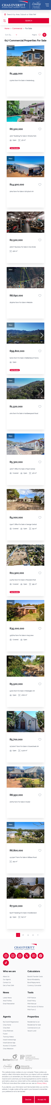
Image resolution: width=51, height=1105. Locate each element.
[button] (41, 58)
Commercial (17, 28)
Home (7, 28)
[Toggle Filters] (4, 20)
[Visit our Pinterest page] (41, 956)
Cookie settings (12, 1100)
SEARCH (28, 21)
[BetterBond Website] (10, 1057)
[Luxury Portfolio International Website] (29, 1057)
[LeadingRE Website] (7, 1067)
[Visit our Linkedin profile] (13, 956)
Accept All (42, 1100)
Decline (28, 1100)
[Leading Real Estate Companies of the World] (36, 4)
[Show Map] (44, 35)
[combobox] (16, 14)
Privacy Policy (42, 1083)
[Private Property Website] (23, 1067)
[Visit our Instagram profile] (20, 956)
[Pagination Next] (38, 935)
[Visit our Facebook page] (6, 956)
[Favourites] (39, 73)
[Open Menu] (47, 5)
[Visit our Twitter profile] (27, 956)
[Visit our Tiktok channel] (6, 963)
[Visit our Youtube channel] (34, 956)
